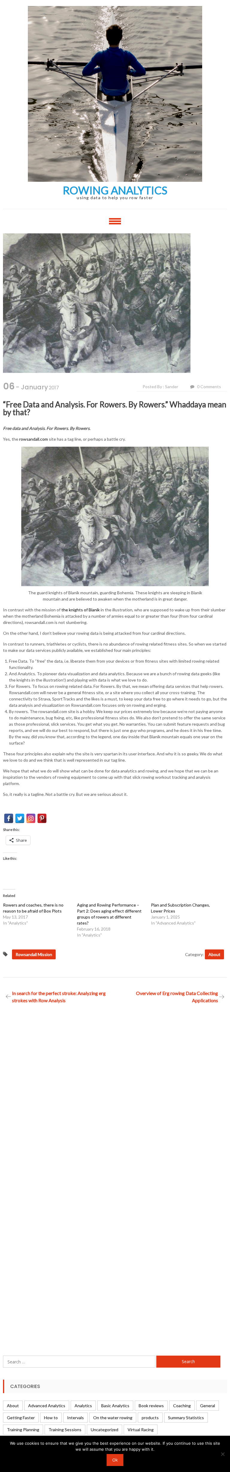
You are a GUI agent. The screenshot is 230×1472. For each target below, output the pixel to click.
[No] (223, 1454)
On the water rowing (112, 1417)
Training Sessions (65, 1429)
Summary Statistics (186, 1417)
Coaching (182, 1405)
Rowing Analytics (115, 190)
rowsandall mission (34, 954)
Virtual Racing (141, 1429)
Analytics (83, 1405)
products (150, 1417)
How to (51, 1417)
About (214, 954)
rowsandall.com (33, 439)
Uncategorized (104, 1429)
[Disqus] (115, 1091)
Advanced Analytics (46, 1405)
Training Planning (23, 1429)
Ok (115, 1460)
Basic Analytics (115, 1405)
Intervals (75, 1417)
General (207, 1405)
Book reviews (151, 1405)
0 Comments (209, 386)
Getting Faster (21, 1417)
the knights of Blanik (80, 609)
